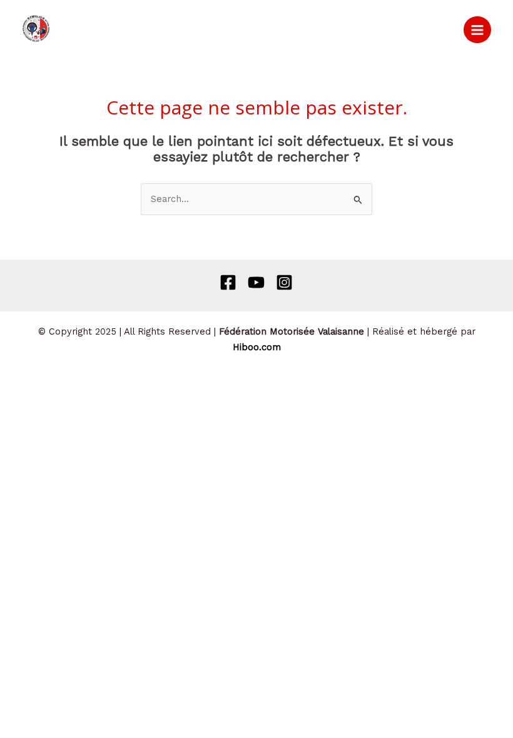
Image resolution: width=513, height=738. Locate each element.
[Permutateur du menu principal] (477, 30)
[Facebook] (228, 282)
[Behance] (256, 282)
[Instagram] (284, 282)
